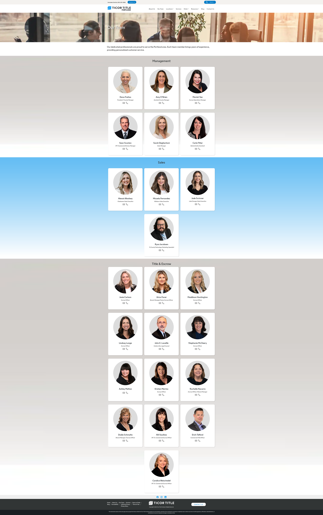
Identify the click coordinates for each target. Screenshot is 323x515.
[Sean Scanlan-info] (140, 155)
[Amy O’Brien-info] (176, 109)
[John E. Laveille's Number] (163, 348)
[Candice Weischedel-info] (176, 493)
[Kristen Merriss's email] (160, 394)
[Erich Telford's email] (196, 440)
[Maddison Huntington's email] (196, 303)
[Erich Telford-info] (212, 447)
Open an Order (136, 502)
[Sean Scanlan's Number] (127, 148)
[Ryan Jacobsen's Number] (163, 250)
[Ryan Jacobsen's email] (160, 250)
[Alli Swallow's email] (160, 440)
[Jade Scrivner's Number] (199, 204)
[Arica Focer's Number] (163, 303)
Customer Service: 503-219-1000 (117, 2)
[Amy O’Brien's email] (160, 103)
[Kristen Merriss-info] (176, 401)
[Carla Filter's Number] (199, 148)
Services (178, 9)
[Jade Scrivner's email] (196, 204)
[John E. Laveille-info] (176, 355)
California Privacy (125, 504)
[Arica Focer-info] (176, 309)
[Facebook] (158, 497)
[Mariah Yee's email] (196, 103)
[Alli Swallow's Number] (163, 440)
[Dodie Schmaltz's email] (124, 440)
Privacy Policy (124, 506)
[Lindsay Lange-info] (140, 355)
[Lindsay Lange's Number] (127, 348)
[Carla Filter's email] (196, 148)
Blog (202, 9)
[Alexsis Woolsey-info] (140, 210)
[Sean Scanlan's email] (124, 148)
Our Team (160, 9)
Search (211, 2)
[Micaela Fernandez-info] (176, 210)
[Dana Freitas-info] (140, 109)
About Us (152, 9)
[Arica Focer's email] (160, 303)
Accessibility (115, 504)
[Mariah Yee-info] (212, 109)
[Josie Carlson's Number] (127, 303)
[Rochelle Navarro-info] (212, 401)
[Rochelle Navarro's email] (196, 394)
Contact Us (132, 2)
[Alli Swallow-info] (176, 447)
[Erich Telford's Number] (199, 440)
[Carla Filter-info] (212, 155)
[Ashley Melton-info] (140, 399)
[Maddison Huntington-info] (212, 309)
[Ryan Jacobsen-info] (176, 256)
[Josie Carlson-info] (140, 309)
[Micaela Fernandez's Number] (163, 204)
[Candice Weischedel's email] (160, 486)
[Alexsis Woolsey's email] (124, 204)
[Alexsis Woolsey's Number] (127, 204)
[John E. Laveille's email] (160, 348)
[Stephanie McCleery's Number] (199, 348)
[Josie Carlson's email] (124, 303)
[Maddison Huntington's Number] (199, 303)
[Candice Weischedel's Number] (163, 486)
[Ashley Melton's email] (124, 392)
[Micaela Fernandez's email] (160, 204)
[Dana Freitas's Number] (127, 103)
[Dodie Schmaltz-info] (140, 447)
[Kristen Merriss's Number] (163, 394)
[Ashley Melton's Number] (127, 392)
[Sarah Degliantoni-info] (176, 155)
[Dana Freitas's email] (124, 103)
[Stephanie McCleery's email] (196, 348)
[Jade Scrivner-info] (212, 210)
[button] (188, 9)
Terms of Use (136, 504)
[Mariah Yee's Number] (199, 103)
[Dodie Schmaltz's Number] (127, 440)
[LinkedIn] (165, 497)
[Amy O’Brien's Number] (163, 103)
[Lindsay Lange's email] (124, 348)
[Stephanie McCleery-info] (212, 355)
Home (108, 502)
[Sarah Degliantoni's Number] (163, 148)
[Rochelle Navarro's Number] (199, 394)
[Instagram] (162, 497)
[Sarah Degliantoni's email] (160, 148)
